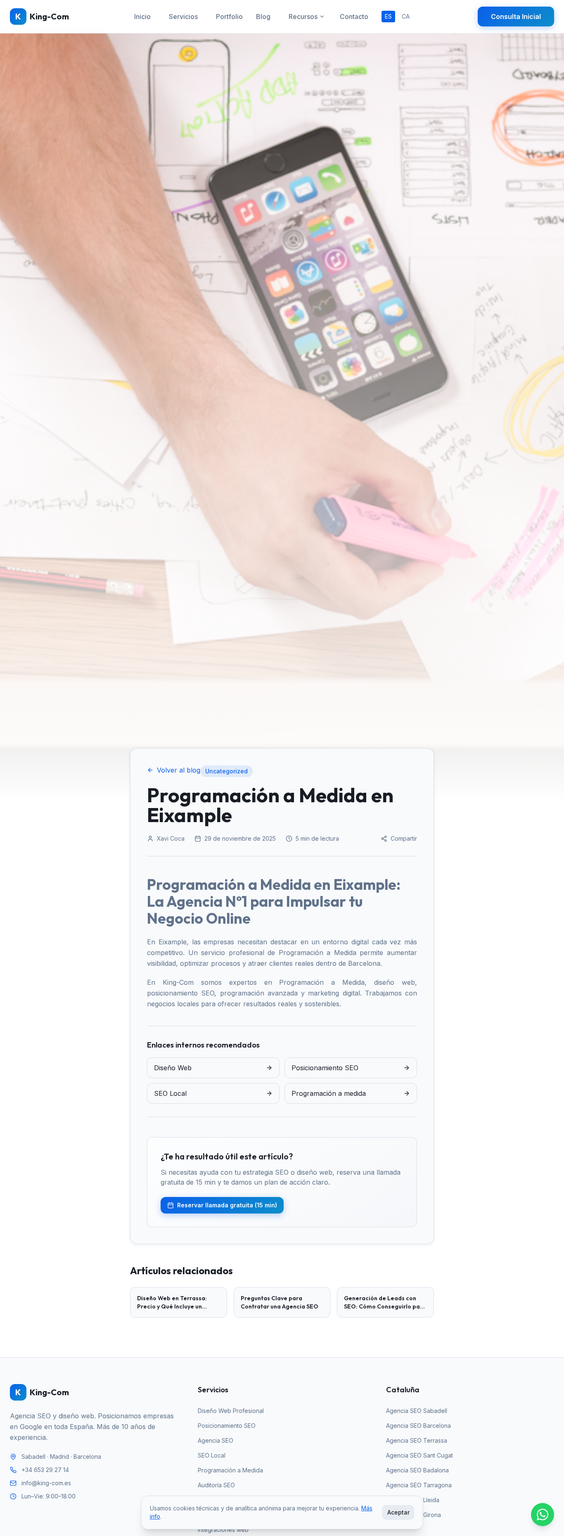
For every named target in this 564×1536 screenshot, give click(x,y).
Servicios (183, 16)
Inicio (142, 16)
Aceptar (398, 1512)
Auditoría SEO (216, 1485)
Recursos (303, 16)
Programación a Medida (230, 1470)
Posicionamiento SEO (227, 1425)
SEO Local (211, 1455)
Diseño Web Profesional (231, 1410)
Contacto (354, 16)
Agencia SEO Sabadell (416, 1410)
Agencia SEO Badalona (417, 1470)
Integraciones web (223, 1529)
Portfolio (229, 16)
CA (406, 16)
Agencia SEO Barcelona (418, 1425)
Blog (263, 16)
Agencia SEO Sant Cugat (419, 1455)
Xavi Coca (171, 838)
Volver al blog (178, 770)
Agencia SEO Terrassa (416, 1440)
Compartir (404, 838)
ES (388, 16)
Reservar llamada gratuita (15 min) (227, 1205)
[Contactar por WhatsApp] (542, 1514)
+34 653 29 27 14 (45, 1469)
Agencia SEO (215, 1440)
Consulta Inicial (516, 16)
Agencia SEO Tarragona (419, 1485)
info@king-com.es (46, 1482)
